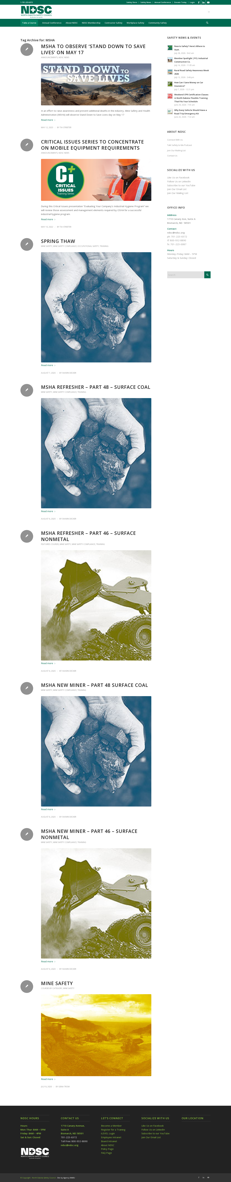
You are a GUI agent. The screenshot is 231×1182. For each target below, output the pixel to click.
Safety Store (131, 2)
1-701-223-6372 (26, 2)
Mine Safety (46, 246)
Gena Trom (64, 1086)
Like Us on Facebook (178, 177)
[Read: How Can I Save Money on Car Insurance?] (170, 84)
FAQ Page (106, 1152)
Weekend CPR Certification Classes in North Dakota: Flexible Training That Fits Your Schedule (191, 98)
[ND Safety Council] (36, 12)
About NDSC (107, 1145)
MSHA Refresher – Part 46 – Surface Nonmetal (88, 536)
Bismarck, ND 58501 (179, 222)
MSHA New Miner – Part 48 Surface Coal (94, 685)
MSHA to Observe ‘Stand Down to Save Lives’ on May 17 (93, 49)
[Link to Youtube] (208, 2)
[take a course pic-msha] (96, 1035)
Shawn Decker (69, 373)
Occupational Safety (88, 246)
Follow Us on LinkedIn (179, 181)
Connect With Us (175, 139)
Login (192, 2)
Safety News (145, 2)
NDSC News (64, 57)
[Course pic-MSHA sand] (96, 605)
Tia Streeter (65, 127)
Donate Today (180, 2)
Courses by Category (51, 988)
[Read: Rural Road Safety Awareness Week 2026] (170, 72)
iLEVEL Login (108, 1133)
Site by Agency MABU (66, 1178)
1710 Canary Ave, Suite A (181, 218)
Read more (47, 119)
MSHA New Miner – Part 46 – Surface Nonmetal (89, 834)
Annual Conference (162, 2)
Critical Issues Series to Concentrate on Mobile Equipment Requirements (92, 145)
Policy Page (107, 1148)
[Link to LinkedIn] (203, 2)
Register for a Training (113, 1129)
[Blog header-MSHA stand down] (96, 84)
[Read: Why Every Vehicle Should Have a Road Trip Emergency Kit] (170, 111)
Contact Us (172, 155)
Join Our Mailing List (176, 150)
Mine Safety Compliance (65, 246)
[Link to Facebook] (198, 2)
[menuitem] (132, 2)
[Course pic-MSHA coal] (96, 307)
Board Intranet (109, 1141)
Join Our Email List (177, 189)
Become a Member (111, 1125)
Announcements (49, 57)
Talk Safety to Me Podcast (179, 145)
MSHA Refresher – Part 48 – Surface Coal (95, 387)
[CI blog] (96, 180)
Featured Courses (50, 544)
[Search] (206, 23)
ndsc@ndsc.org (176, 232)
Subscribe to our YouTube (181, 185)
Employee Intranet (111, 1137)
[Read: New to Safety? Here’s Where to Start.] (170, 48)
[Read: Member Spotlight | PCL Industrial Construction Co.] (170, 60)
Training (104, 246)
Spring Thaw (58, 241)
